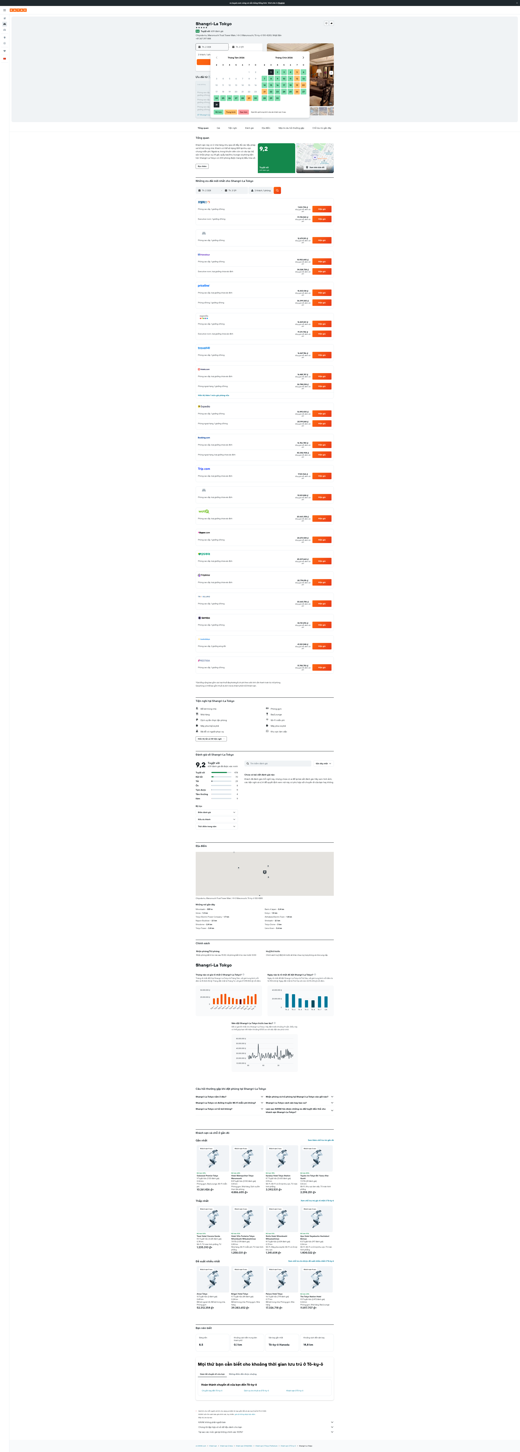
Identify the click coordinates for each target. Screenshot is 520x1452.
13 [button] (236, 85)
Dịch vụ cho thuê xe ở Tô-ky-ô (256, 1390)
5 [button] (229, 78)
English (281, 3)
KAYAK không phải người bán (212, 1422)
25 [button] (223, 98)
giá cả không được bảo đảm (245, 1414)
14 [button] (243, 85)
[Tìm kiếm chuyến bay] (4, 18)
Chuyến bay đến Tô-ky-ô (212, 1390)
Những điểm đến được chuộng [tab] (242, 1374)
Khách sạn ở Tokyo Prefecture (266, 1446)
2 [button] (255, 72)
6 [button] (236, 78)
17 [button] (216, 91)
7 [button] (242, 78)
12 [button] (230, 85)
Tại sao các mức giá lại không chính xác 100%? (220, 1432)
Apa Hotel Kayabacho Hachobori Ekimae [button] (314, 1237)
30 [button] (255, 98)
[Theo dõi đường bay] (4, 43)
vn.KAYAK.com (201, 1446)
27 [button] (236, 98)
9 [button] (255, 78)
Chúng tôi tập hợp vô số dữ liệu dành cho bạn (220, 1427)
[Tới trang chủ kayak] (18, 10)
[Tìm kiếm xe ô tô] (4, 30)
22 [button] (249, 91)
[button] (517, 3)
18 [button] (223, 91)
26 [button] (229, 98)
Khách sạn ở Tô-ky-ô (294, 1390)
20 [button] (236, 91)
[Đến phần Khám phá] (4, 37)
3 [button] (216, 78)
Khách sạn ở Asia (226, 1446)
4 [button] (223, 78)
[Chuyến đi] (4, 51)
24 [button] (216, 98)
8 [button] (249, 78)
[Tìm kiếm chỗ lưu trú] (4, 24)
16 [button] (256, 85)
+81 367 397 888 (203, 38)
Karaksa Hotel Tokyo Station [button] (278, 1175)
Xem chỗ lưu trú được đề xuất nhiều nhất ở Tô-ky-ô (311, 1261)
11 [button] (223, 85)
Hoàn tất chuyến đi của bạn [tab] (212, 1374)
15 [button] (249, 85)
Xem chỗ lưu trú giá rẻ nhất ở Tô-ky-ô (317, 1200)
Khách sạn (213, 1446)
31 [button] (217, 104)
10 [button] (216, 85)
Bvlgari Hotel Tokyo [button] (239, 1294)
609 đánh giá (217, 31)
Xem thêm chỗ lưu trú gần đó (321, 1140)
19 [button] (230, 91)
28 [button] (242, 98)
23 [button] (255, 91)
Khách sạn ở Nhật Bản (244, 1446)
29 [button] (249, 98)
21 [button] (243, 91)
